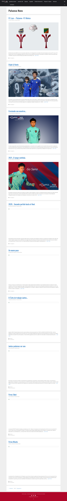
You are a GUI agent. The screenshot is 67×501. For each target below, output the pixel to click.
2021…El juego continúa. (17, 157)
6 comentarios (12, 435)
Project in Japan (47, 1)
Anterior (10, 488)
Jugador (31, 1)
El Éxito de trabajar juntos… (18, 297)
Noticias (55, 1)
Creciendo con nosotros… (17, 111)
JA (64, 4)
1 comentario (12, 339)
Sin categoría (12, 58)
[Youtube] (35, 495)
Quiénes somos (12, 1)
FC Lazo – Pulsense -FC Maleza (19, 18)
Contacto (12, 4)
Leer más (37, 55)
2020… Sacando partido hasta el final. (21, 204)
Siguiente (19, 488)
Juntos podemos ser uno (16, 346)
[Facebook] (31, 495)
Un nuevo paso (13, 250)
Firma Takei (12, 394)
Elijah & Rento (13, 64)
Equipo (26, 1)
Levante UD (20, 1)
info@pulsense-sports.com (33, 496)
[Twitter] (33, 495)
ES (64, 1)
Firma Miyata (13, 441)
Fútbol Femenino (39, 1)
